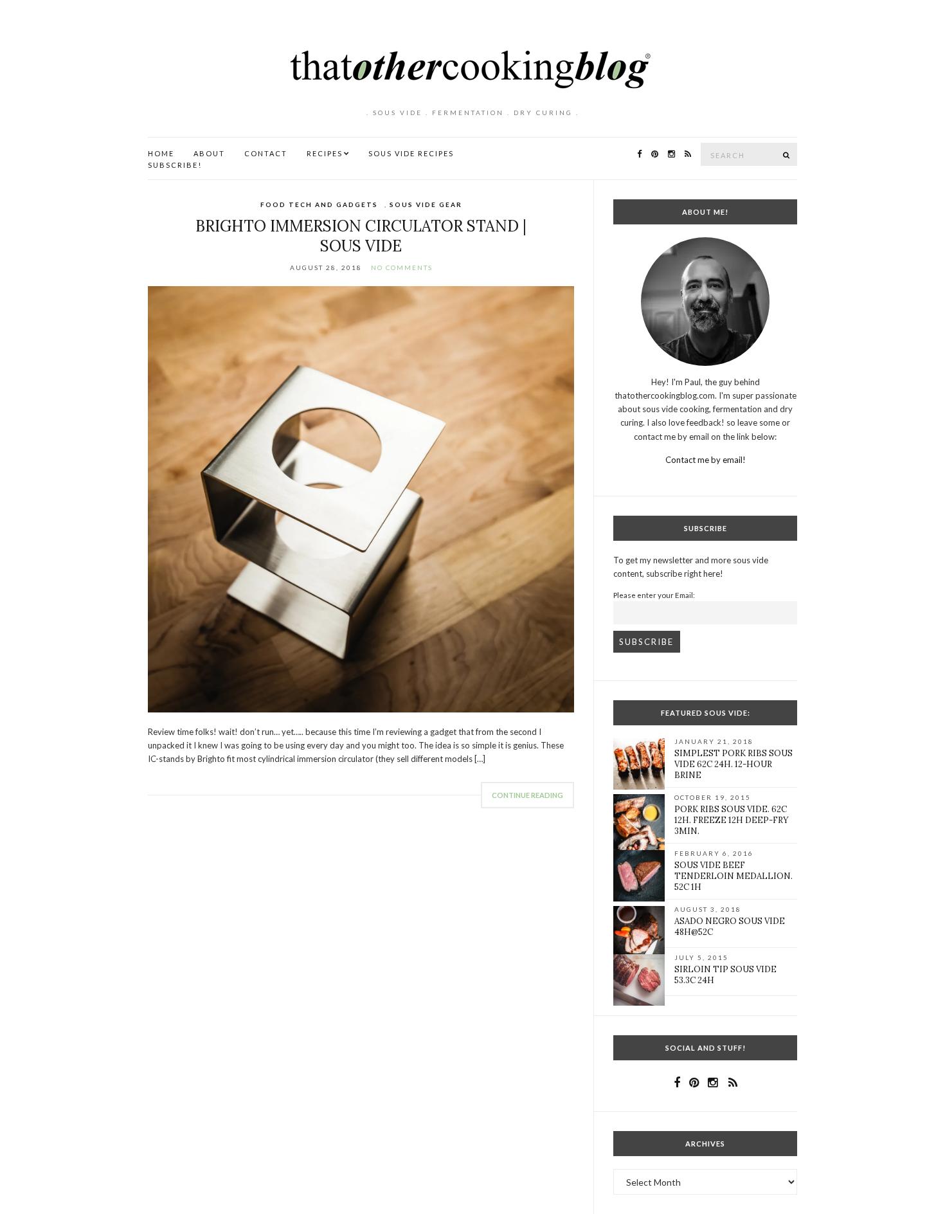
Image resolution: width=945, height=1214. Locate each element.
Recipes (325, 153)
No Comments (402, 267)
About (209, 153)
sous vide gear (426, 204)
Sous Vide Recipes (411, 153)
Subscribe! (175, 165)
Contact (265, 153)
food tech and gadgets (319, 204)
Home (161, 153)
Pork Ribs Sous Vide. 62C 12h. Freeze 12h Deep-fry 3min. (731, 820)
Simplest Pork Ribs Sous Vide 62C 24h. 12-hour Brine (733, 764)
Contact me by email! (705, 460)
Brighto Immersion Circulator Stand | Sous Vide (360, 236)
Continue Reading (527, 795)
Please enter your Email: (654, 594)
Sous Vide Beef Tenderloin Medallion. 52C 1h (733, 876)
